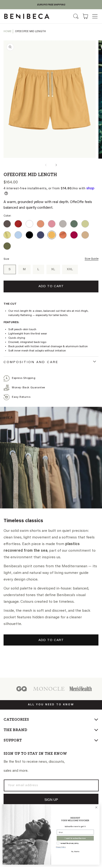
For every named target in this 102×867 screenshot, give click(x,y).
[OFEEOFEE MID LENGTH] (51, 234)
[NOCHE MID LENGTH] (40, 234)
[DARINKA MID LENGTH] (51, 223)
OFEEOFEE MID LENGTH (30, 31)
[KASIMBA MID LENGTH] (85, 223)
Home (8, 31)
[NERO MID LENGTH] (29, 234)
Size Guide (91, 258)
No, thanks (75, 851)
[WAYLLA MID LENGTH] (7, 246)
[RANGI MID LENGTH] (62, 234)
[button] (95, 16)
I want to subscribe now (75, 838)
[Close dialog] (96, 807)
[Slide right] (56, 165)
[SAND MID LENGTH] (85, 234)
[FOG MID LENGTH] (62, 223)
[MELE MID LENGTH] (18, 234)
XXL (70, 269)
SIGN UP (51, 800)
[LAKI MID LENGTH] (7, 234)
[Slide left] (46, 165)
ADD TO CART (51, 640)
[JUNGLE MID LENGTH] (74, 223)
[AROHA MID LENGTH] (18, 223)
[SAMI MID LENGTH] (74, 234)
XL (53, 269)
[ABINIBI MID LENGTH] (7, 223)
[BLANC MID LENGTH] (29, 223)
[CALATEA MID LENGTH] (40, 223)
